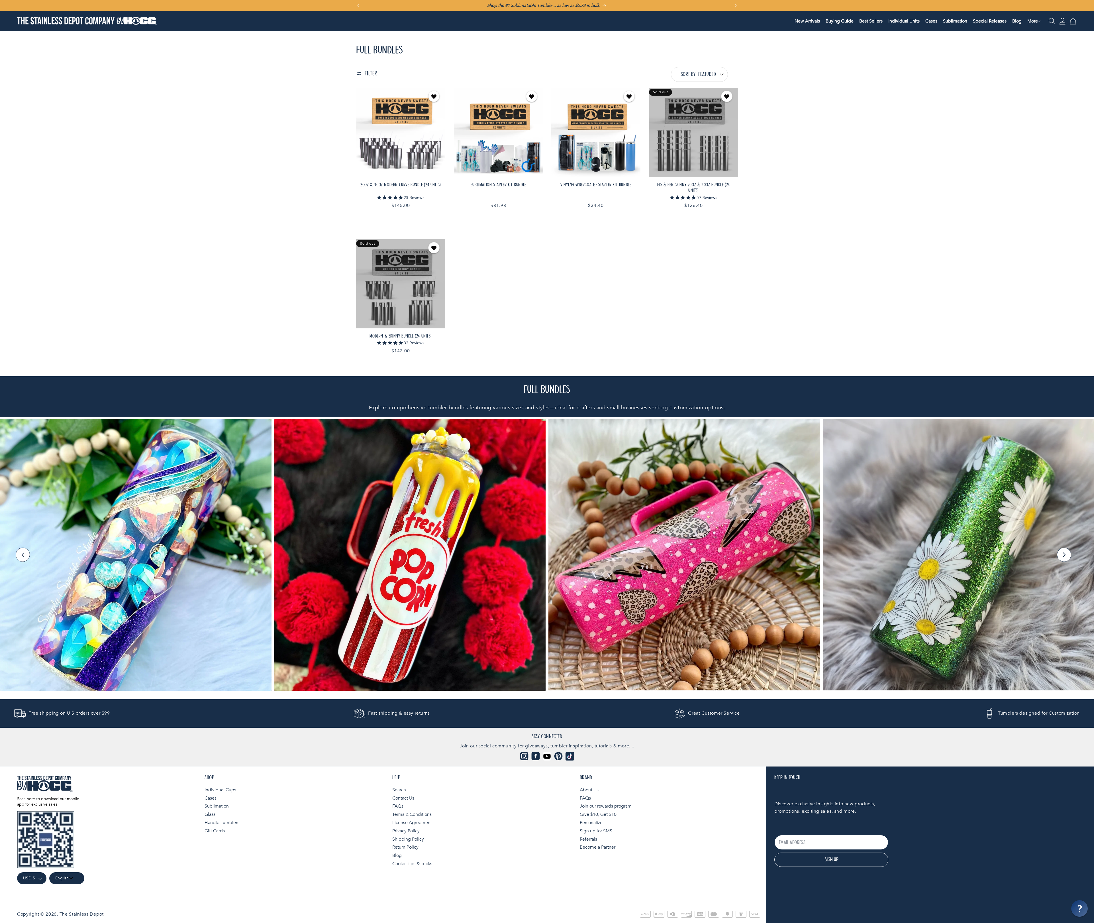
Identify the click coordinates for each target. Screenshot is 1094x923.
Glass (210, 814)
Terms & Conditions (412, 814)
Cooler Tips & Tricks (412, 864)
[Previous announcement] (358, 5)
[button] (1032, 21)
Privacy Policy (406, 831)
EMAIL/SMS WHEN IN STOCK (693, 132)
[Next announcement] (736, 5)
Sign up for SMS (596, 831)
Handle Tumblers (222, 823)
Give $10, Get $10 (598, 814)
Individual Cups (220, 790)
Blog (397, 855)
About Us (589, 790)
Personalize (591, 823)
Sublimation (217, 806)
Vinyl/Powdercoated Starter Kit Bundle (595, 184)
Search (399, 790)
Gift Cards (215, 831)
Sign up (831, 859)
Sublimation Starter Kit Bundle (498, 184)
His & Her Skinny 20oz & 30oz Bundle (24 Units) (693, 187)
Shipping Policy (408, 839)
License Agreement (412, 823)
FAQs (397, 806)
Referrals (588, 839)
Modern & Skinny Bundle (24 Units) (401, 336)
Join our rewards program (606, 806)
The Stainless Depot (82, 914)
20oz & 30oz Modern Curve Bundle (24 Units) (400, 184)
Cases (211, 798)
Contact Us (403, 798)
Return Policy (405, 847)
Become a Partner (597, 847)
